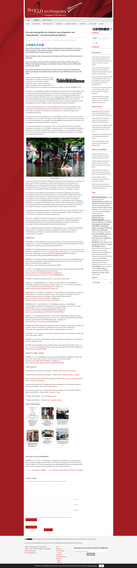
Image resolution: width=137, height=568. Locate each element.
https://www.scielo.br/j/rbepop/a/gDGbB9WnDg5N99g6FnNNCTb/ (45, 255)
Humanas (97, 52)
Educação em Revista (101, 224)
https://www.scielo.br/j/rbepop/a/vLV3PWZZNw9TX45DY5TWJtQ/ (45, 312)
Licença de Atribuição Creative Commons (85, 539)
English (56, 15)
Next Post (48, 529)
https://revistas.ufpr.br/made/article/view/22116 (48, 245)
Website (76, 510)
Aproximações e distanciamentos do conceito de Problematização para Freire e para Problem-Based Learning (101, 59)
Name (75, 499)
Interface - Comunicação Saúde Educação (101, 236)
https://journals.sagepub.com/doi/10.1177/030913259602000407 (45, 275)
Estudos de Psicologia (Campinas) (101, 232)
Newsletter (93, 24)
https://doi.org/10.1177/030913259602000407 (39, 273)
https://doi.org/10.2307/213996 (65, 347)
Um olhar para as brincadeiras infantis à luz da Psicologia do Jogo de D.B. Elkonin (102, 89)
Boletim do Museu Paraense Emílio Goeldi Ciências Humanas (102, 207)
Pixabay (57, 178)
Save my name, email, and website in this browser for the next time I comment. (49, 517)
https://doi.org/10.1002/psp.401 (45, 286)
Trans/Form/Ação (101, 268)
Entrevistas (36, 24)
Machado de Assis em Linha (99, 240)
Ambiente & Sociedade (97, 199)
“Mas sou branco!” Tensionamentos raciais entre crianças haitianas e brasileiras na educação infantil (101, 69)
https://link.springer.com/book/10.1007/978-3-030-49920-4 (43, 300)
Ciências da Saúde (97, 213)
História (101, 234)
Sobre (101, 24)
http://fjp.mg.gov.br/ (50, 396)
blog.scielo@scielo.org (30, 552)
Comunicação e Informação (98, 216)
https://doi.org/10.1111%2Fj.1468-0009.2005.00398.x (41, 319)
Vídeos (58, 560)
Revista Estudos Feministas (105, 264)
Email (75, 505)
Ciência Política (104, 211)
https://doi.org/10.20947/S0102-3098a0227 (38, 361)
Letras (101, 238)
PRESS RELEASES (47, 20)
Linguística (107, 238)
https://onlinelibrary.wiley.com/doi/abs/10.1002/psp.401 (42, 288)
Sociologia (96, 266)
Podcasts (59, 562)
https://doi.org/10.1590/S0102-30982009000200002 (41, 310)
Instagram (77, 374)
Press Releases (36, 470)
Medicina (95, 242)
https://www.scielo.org (30, 550)
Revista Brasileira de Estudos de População (65, 40)
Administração (99, 197)
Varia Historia (96, 274)
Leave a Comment (46, 40)
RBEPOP (43, 470)
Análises (59, 552)
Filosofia (95, 234)
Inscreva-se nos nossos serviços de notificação (91, 548)
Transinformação (96, 270)
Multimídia (83, 24)
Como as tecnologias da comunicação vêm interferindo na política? (100, 179)
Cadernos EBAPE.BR (103, 209)
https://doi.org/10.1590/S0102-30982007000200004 (52, 253)
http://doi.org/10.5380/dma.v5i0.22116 (72, 243)
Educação (98, 219)
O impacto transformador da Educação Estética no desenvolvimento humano (101, 172)
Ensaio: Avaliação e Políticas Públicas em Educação (102, 229)
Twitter (71, 374)
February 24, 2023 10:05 (32, 40)
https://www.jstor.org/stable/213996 (36, 349)
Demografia (56, 470)
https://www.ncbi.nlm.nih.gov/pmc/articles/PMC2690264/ (42, 321)
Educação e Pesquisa (100, 226)
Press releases (48, 24)
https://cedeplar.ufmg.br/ (50, 386)
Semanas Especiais (71, 24)
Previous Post (31, 527)
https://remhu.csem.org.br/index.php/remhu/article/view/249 (43, 265)
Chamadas (59, 24)
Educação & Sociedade (104, 222)
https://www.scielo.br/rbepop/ (67, 370)
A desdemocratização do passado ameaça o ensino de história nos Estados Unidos (100, 98)
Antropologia (96, 201)
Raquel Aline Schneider (38, 380)
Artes (110, 201)
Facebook (65, 374)
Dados (103, 217)
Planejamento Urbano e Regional (102, 244)
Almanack (109, 197)
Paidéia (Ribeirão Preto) (106, 242)
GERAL (28, 20)
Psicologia (96, 246)
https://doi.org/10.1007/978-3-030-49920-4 (38, 298)
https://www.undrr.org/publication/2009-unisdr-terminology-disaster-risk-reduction (49, 329)
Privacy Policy (92, 566)
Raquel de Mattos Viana (58, 378)
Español (63, 15)
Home (27, 24)
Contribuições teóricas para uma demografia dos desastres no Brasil (51, 106)
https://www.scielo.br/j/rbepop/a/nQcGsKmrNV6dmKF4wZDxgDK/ (45, 363)
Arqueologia (105, 201)
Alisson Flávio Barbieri (43, 378)
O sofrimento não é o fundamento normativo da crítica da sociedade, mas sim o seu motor (101, 156)
